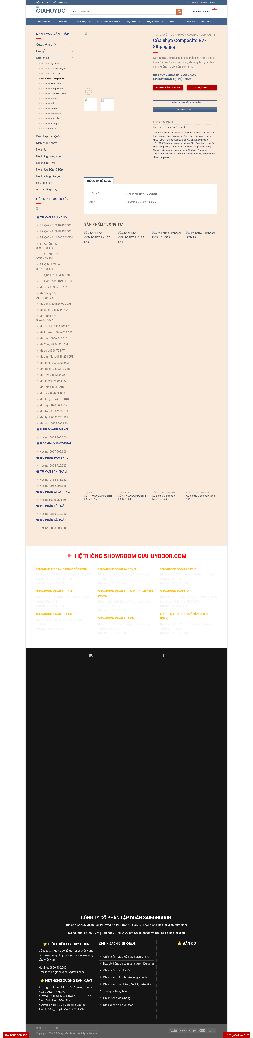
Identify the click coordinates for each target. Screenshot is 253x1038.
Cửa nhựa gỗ (46, 103)
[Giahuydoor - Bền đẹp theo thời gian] (50, 11)
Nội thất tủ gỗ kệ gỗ (48, 176)
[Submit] (179, 12)
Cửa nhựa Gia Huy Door (52, 93)
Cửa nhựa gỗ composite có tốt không (181, 143)
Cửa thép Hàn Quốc (48, 136)
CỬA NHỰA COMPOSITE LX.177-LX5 (98, 497)
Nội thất (132, 21)
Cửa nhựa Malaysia (50, 113)
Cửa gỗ (62, 21)
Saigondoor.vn (89, 1033)
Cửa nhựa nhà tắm (49, 118)
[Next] (142, 63)
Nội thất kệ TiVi (45, 162)
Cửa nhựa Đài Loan (50, 83)
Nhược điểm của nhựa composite (170, 150)
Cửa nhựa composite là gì (173, 139)
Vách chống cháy (46, 189)
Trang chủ (44, 21)
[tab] (99, 180)
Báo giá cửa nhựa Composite (167, 136)
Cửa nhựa (82, 21)
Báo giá (206, 21)
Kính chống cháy (46, 143)
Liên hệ (203, 2)
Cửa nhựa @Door (49, 63)
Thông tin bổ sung (99, 181)
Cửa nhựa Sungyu (49, 123)
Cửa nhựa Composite (52, 78)
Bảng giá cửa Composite (170, 132)
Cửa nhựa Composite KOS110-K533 (164, 497)
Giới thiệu (191, 2)
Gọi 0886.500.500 (15, 1035)
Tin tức (174, 21)
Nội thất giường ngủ (48, 156)
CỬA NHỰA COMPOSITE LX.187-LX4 (132, 497)
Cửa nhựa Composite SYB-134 (201, 497)
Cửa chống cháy (107, 21)
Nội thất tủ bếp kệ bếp (49, 169)
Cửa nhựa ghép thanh (51, 88)
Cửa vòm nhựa (47, 128)
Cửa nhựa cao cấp (49, 73)
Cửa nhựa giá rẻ (48, 98)
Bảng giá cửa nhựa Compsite (199, 132)
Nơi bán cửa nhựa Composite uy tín (183, 153)
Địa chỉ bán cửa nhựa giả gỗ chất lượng (191, 146)
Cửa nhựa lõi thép (49, 108)
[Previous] (90, 63)
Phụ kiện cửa (155, 21)
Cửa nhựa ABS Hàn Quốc (53, 68)
